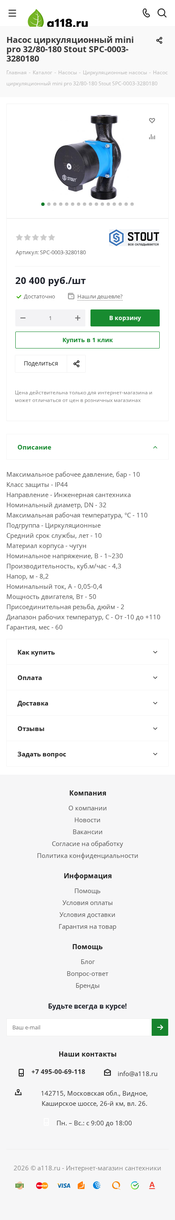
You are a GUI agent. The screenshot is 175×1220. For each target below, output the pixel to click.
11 (102, 204)
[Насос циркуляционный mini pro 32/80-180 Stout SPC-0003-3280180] (87, 157)
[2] (28, 237)
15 (126, 204)
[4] (44, 237)
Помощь (87, 890)
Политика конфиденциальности (87, 855)
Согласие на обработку (87, 843)
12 (108, 204)
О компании (87, 808)
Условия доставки (87, 914)
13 (114, 204)
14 (120, 204)
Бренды (88, 985)
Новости (87, 819)
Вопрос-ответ (87, 973)
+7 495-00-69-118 (58, 1071)
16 (132, 204)
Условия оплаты (87, 902)
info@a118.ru (138, 1073)
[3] (36, 237)
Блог (88, 961)
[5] (52, 237)
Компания (87, 793)
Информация (88, 875)
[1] (20, 237)
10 (96, 204)
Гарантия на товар (87, 926)
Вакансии (88, 831)
